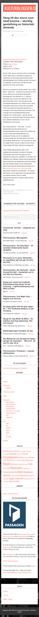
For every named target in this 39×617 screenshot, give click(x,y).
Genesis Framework (24, 610)
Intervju (5, 381)
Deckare (29, 451)
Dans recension (10, 404)
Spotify (18, 475)
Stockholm (24, 475)
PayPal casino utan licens (10, 561)
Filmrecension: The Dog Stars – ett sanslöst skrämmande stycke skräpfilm (18, 247)
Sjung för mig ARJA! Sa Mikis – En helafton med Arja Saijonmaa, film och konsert (18, 320)
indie (5, 460)
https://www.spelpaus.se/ (10, 572)
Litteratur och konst (8, 392)
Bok (4, 451)
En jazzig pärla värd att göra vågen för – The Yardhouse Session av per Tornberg (18, 308)
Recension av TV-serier (13, 411)
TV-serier (8, 436)
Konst (15, 460)
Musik (5, 396)
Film (7, 425)
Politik (30, 464)
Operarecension (10, 408)
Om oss (5, 595)
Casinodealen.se (10, 554)
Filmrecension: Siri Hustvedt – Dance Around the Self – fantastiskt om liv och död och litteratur (19, 272)
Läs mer (24, 233)
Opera (8, 430)
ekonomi (19, 454)
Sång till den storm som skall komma (15, 59)
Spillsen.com (7, 547)
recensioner (25, 468)
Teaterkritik (9, 417)
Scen (4, 421)
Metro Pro (14, 610)
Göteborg (21, 457)
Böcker (17, 451)
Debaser (24, 451)
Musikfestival (14, 464)
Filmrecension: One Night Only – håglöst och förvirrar (17, 297)
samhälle (14, 472)
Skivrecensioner (10, 413)
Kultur (19, 460)
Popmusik (6, 468)
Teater (8, 432)
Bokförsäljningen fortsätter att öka (18, 330)
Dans (7, 423)
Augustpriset (15, 193)
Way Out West (14, 481)
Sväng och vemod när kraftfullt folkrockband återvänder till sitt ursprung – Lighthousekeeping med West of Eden (18, 285)
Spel (7, 415)
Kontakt (5, 591)
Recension (10, 191)
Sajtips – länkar (7, 599)
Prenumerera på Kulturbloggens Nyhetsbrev (16, 210)
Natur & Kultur (12, 64)
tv (32, 478)
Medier (31, 460)
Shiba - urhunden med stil (10, 493)
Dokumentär (6, 454)
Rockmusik (6, 472)
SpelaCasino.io (22, 536)
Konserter (10, 460)
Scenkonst (28, 471)
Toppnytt (5, 440)
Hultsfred (27, 457)
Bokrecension (18, 190)
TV (7, 434)
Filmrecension (10, 406)
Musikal (8, 428)
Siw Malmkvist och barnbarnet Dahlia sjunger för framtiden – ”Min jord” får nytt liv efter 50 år (19, 340)
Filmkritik (24, 453)
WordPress (33, 610)
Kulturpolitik (6, 385)
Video (7, 481)
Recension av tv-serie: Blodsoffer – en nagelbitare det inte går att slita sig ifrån (18, 259)
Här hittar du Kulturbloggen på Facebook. (15, 368)
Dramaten (13, 453)
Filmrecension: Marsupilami (15, 237)
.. (3, 377)
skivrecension (13, 475)
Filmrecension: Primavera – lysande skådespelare (18, 352)
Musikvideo (21, 464)
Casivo (34, 566)
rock (30, 468)
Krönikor (8, 388)
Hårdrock (32, 457)
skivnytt (6, 475)
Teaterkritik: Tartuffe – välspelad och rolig (19, 228)
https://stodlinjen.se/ (25, 572)
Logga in (19, 612)
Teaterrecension (28, 478)
